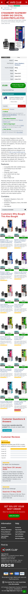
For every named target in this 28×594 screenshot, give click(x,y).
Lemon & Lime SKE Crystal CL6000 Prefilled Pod (19, 370)
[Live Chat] (24, 591)
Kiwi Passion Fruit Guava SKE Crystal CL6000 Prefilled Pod (6, 338)
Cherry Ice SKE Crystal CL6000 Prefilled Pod (20, 272)
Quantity (5, 106)
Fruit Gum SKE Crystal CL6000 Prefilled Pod (6, 402)
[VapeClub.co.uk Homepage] (1, 8)
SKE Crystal (13, 7)
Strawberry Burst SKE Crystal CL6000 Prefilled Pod (20, 403)
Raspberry (21, 63)
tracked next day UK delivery (9, 114)
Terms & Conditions (6, 534)
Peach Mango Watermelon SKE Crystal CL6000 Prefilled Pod (7, 306)
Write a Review (6, 442)
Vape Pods (6, 7)
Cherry (16, 63)
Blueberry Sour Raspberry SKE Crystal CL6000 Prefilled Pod (6, 241)
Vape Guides (18, 529)
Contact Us (18, 527)
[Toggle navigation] (1, 2)
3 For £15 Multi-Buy (18, 85)
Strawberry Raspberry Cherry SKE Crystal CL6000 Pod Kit (16, 98)
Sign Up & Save (14, 516)
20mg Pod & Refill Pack (8, 90)
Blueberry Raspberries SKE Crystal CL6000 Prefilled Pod (20, 241)
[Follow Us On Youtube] (9, 565)
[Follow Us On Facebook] (2, 565)
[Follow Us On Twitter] (6, 565)
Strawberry (17, 64)
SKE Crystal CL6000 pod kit (17, 152)
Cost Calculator (19, 536)
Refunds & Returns (20, 538)
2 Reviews (11, 109)
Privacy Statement (5, 531)
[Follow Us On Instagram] (12, 565)
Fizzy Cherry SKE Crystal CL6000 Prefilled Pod (19, 306)
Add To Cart (22, 106)
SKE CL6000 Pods (7, 9)
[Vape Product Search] (26, 2)
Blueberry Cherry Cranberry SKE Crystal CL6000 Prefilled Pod (6, 273)
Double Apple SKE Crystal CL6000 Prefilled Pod (19, 338)
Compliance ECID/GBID (7, 209)
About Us (3, 527)
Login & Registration (20, 531)
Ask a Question (7, 430)
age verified (20, 132)
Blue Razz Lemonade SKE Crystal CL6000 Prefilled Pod (5, 370)
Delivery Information (6, 529)
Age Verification (19, 534)
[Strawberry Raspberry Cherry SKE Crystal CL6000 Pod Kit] (5, 97)
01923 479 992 (11, 558)
